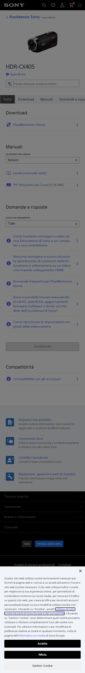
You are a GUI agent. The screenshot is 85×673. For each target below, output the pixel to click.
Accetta (42, 643)
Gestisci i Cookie (42, 665)
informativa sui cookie (31, 635)
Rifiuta (43, 654)
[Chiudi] (80, 570)
